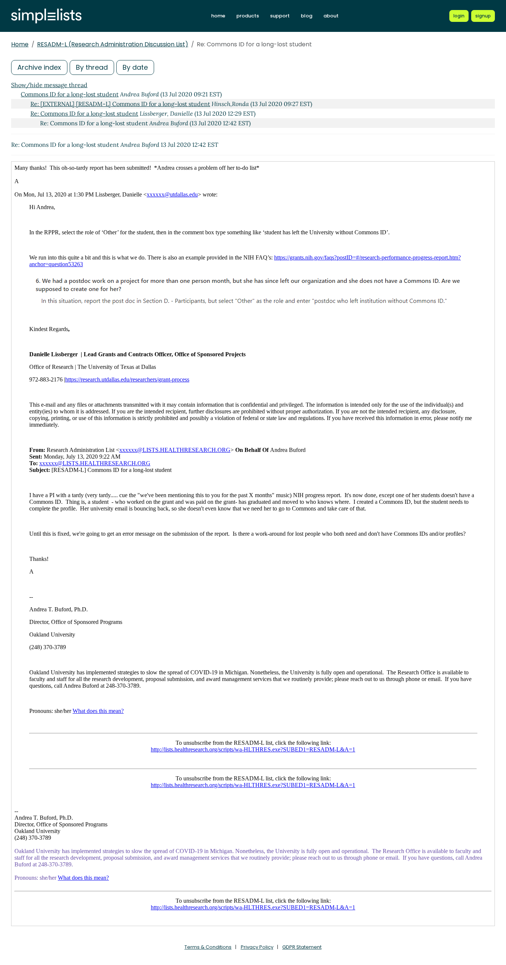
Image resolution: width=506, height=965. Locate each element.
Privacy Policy (257, 947)
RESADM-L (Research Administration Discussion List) (112, 44)
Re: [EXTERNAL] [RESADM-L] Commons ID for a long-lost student (120, 104)
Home (20, 44)
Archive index (39, 67)
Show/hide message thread (49, 85)
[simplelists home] (46, 16)
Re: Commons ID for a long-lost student (84, 113)
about (331, 15)
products (247, 15)
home (218, 15)
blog (306, 15)
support (280, 15)
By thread (92, 67)
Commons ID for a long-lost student (70, 94)
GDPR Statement (302, 947)
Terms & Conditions (208, 947)
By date (135, 67)
